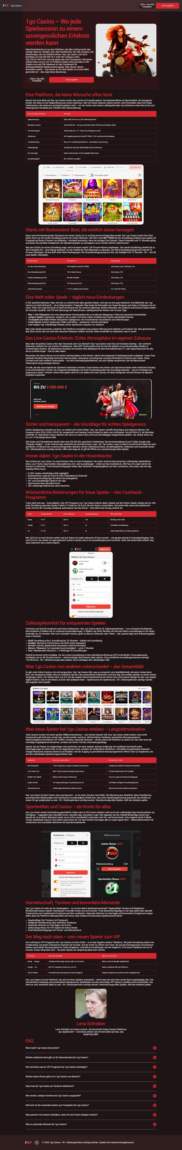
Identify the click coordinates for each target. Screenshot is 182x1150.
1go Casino (16, 5)
